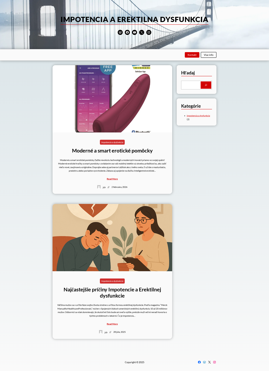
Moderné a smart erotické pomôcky (112, 150)
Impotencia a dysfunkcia (112, 142)
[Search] (206, 85)
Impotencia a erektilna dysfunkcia (134, 19)
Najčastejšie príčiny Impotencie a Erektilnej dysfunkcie (112, 292)
